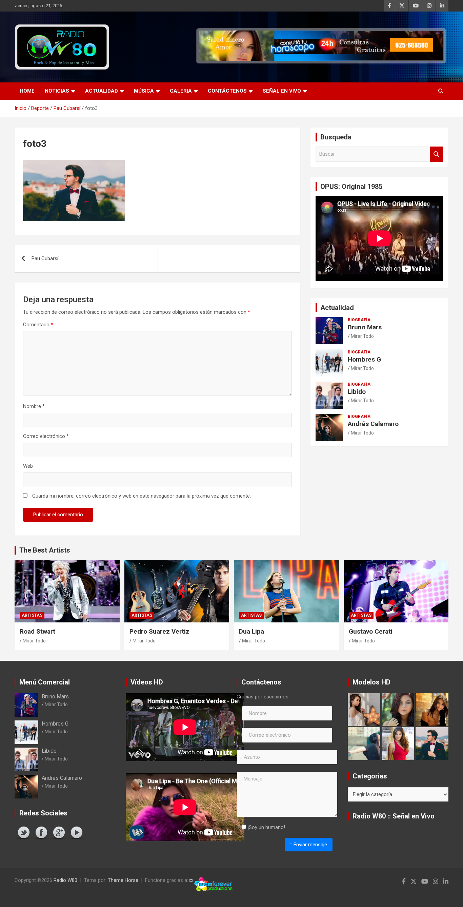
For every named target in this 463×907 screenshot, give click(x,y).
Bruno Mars (365, 327)
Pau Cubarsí (45, 258)
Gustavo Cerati (370, 631)
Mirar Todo (362, 336)
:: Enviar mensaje (308, 845)
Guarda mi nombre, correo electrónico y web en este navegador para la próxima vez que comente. (141, 496)
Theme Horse (123, 880)
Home (27, 91)
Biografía (359, 319)
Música (144, 91)
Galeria (181, 91)
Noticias (57, 91)
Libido (357, 391)
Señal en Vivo (282, 91)
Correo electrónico (46, 436)
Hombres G (364, 359)
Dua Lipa (251, 631)
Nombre (34, 406)
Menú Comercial (44, 682)
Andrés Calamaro (373, 424)
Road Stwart (37, 631)
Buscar (436, 154)
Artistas (32, 615)
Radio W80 (65, 880)
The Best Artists (44, 550)
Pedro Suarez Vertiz (159, 631)
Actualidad (101, 91)
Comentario (38, 325)
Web (28, 466)
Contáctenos (227, 91)
